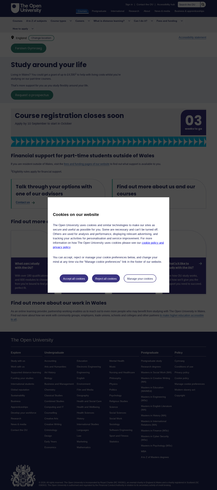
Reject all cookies (106, 278)
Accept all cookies (74, 278)
